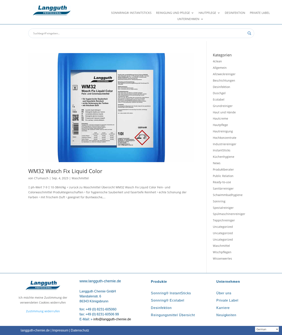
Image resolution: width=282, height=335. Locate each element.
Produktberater (223, 169)
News (216, 163)
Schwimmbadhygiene (228, 195)
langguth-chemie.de (35, 330)
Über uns (223, 293)
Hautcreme (220, 118)
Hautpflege (207, 13)
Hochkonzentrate (224, 138)
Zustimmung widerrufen (43, 311)
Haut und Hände (224, 112)
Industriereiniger (224, 144)
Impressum (60, 330)
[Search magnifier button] (249, 33)
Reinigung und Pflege (173, 13)
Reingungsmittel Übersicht (173, 315)
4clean (217, 61)
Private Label (260, 13)
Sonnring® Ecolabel (167, 300)
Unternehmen (188, 19)
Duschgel (219, 93)
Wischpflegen (222, 252)
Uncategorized (223, 227)
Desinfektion (235, 13)
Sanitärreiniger (223, 188)
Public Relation (223, 176)
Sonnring (219, 201)
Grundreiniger (223, 106)
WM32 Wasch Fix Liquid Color (65, 171)
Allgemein (220, 68)
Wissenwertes (222, 258)
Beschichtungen (224, 80)
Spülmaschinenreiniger (229, 214)
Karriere (223, 308)
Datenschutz (80, 330)
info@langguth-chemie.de (112, 319)
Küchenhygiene (223, 157)
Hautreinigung (223, 131)
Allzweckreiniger (224, 74)
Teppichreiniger (224, 220)
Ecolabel (218, 99)
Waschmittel (80, 178)
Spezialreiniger (223, 208)
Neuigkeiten (226, 315)
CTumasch (41, 178)
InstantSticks (221, 150)
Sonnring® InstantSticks (131, 13)
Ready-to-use (222, 182)
